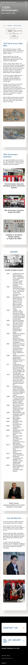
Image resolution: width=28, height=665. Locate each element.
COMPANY (10, 25)
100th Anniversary (14, 36)
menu (25, 2)
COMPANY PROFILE (10, 31)
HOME (4, 25)
